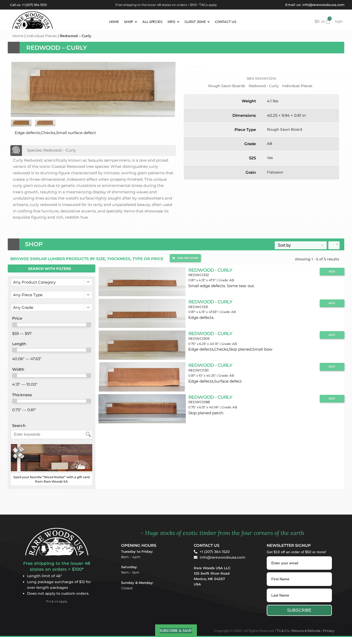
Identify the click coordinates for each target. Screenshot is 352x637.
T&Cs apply (208, 5)
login (339, 21)
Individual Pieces (42, 36)
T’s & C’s (282, 631)
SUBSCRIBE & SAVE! (176, 630)
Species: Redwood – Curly (51, 150)
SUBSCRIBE (299, 610)
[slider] (14, 324)
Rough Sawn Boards (226, 86)
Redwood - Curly (264, 86)
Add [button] (332, 271)
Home (17, 36)
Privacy (328, 631)
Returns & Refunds (305, 631)
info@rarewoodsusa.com (323, 5)
